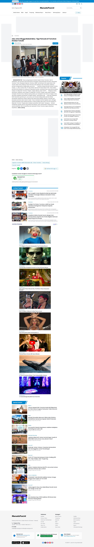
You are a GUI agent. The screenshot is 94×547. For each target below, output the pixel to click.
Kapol (26, 12)
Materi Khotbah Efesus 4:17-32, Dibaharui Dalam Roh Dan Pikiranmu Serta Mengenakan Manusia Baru (72, 104)
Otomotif (30, 445)
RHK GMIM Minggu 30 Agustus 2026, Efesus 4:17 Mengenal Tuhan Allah (72, 95)
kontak (42, 521)
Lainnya (64, 12)
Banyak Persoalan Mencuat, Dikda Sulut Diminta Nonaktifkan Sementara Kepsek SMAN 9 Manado (42, 418)
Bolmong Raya (56, 12)
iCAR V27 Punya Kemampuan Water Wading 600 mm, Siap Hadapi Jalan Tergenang (42, 458)
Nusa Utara (48, 12)
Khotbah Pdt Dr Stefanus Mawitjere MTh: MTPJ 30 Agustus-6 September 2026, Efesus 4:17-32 (72, 112)
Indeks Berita (43, 527)
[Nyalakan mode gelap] (81, 4)
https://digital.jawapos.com (69, 536)
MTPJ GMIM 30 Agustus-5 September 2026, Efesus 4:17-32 (71, 90)
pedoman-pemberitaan (46, 520)
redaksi (42, 516)
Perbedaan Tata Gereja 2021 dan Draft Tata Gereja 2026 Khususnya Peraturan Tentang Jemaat (72, 128)
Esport (75, 525)
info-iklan (43, 523)
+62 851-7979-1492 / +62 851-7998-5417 (21, 524)
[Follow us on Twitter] (15, 4)
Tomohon (17, 35)
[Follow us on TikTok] (22, 4)
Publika (29, 425)
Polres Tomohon (37, 162)
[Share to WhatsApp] (18, 168)
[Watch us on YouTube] (20, 4)
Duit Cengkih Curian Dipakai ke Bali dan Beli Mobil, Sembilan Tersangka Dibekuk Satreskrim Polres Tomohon (42, 194)
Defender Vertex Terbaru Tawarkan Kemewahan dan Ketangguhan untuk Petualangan (42, 448)
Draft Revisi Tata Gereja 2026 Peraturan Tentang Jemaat (71, 119)
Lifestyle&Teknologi (32, 435)
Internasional (76, 523)
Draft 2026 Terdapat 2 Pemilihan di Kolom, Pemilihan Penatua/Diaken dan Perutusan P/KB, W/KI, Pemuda (72, 124)
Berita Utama (16, 12)
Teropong (31, 12)
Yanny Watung (46, 162)
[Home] (12, 35)
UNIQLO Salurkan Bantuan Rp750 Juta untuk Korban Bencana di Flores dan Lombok (43, 468)
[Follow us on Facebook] (13, 4)
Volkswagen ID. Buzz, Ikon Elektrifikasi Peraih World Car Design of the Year (42, 487)
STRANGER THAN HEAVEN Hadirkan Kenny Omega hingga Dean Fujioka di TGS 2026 (42, 477)
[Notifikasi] (79, 4)
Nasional (57, 520)
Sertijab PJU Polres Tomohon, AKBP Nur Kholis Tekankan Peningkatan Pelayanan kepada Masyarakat (41, 205)
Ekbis (22, 12)
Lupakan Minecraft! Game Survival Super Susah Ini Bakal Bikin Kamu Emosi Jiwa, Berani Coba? (42, 438)
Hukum (29, 405)
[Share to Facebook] (21, 168)
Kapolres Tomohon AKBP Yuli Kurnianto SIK (22, 162)
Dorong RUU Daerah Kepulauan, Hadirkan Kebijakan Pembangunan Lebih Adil (42, 428)
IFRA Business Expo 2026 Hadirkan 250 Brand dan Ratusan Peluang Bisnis (42, 497)
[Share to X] (24, 168)
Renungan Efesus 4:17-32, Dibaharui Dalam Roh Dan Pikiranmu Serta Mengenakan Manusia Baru (72, 108)
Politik (56, 525)
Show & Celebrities (32, 475)
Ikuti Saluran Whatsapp (46, 536)
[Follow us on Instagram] (17, 4)
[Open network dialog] (77, 4)
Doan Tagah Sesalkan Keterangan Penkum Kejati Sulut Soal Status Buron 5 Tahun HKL (72, 100)
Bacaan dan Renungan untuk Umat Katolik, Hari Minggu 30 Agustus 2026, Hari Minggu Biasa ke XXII (72, 116)
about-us (43, 525)
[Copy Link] (27, 168)
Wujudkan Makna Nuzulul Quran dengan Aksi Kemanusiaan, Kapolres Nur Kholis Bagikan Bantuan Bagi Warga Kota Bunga (43, 216)
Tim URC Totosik (16, 165)
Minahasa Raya (39, 12)
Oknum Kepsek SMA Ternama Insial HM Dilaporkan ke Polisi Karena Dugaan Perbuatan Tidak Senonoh (42, 408)
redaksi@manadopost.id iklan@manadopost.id (22, 528)
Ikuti (20, 179)
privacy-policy (44, 518)
